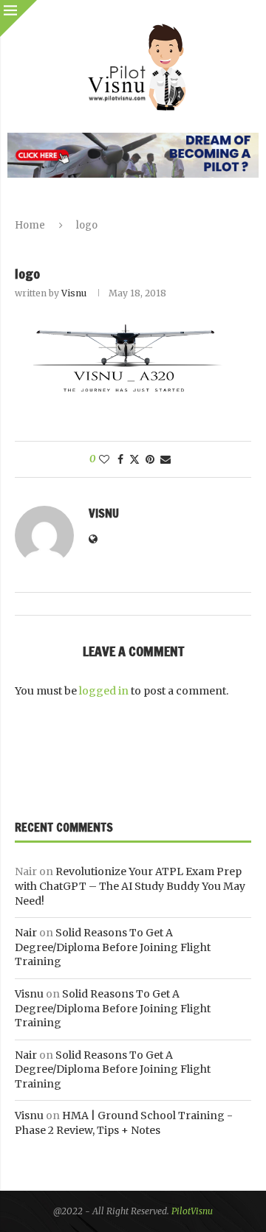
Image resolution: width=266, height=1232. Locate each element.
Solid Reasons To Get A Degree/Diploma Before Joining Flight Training (113, 947)
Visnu (73, 293)
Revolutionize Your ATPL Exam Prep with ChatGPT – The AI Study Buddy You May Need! (130, 886)
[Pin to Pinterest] (150, 459)
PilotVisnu (192, 1211)
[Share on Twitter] (134, 459)
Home (30, 225)
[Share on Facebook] (120, 459)
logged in (104, 690)
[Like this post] (104, 459)
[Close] (18, 18)
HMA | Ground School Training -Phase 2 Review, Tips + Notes (124, 1123)
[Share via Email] (165, 459)
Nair (26, 932)
